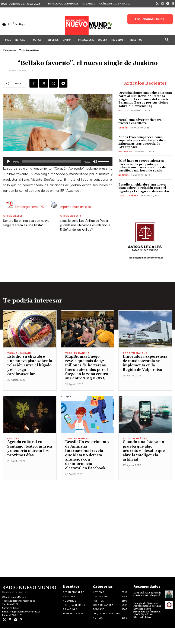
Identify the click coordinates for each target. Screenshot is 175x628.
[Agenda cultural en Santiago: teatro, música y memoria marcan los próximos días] (29, 414)
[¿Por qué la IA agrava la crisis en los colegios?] (169, 594)
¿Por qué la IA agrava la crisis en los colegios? (147, 594)
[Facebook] (33, 83)
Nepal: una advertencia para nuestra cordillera (140, 121)
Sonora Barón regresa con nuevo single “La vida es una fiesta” (26, 223)
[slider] (104, 161)
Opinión (123, 128)
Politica (123, 110)
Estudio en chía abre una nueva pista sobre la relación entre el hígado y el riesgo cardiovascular (144, 188)
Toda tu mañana (29, 50)
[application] (57, 161)
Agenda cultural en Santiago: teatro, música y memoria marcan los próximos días (29, 448)
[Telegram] (168, 4)
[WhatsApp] (53, 83)
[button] (167, 40)
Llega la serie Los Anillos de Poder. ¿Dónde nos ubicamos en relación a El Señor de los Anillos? (85, 225)
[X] (43, 83)
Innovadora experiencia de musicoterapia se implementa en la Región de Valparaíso (145, 363)
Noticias (123, 175)
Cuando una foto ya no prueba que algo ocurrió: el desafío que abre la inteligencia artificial (144, 451)
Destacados (125, 151)
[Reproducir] (8, 161)
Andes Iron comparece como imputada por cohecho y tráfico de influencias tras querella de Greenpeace (144, 142)
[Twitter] (157, 4)
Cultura (13, 439)
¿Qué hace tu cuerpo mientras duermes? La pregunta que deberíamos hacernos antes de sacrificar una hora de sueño (142, 166)
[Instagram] (162, 4)
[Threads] (21, 620)
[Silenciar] (95, 161)
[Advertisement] (87, 510)
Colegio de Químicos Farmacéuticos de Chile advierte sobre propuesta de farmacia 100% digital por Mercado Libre (147, 610)
